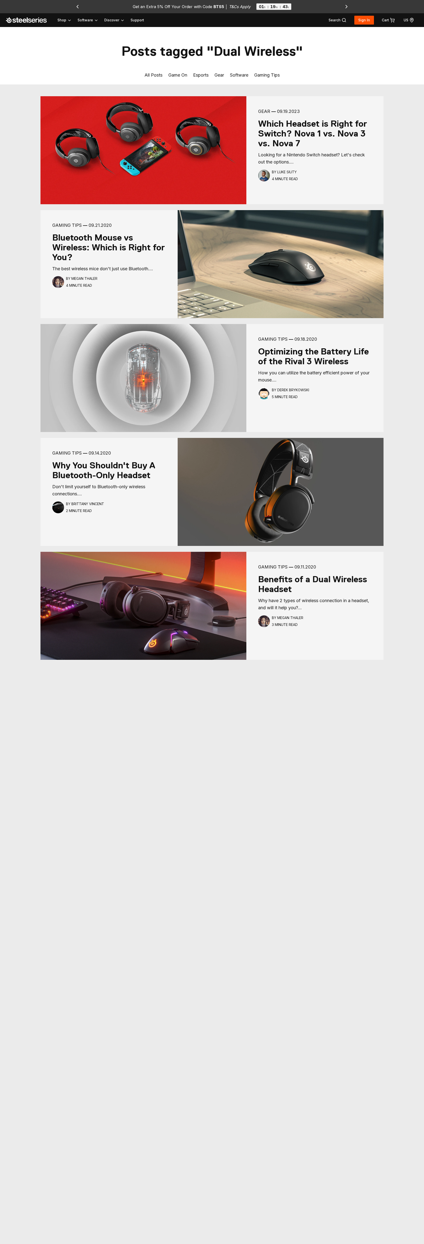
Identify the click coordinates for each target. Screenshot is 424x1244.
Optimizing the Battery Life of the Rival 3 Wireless (313, 356)
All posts (153, 75)
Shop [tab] (61, 20)
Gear (219, 75)
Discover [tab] (111, 20)
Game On (177, 75)
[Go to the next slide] (346, 7)
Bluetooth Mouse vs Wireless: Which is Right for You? (108, 247)
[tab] (337, 20)
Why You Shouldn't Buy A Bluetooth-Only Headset (103, 470)
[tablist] (91, 20)
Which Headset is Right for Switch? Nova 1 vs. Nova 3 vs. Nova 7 (312, 133)
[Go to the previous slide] (77, 7)
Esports (201, 75)
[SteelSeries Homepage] (29, 20)
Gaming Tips (267, 75)
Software (239, 75)
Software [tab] (85, 20)
